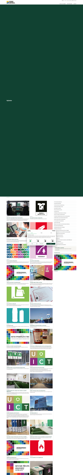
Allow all (51, 243)
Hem (7, 197)
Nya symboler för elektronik (57, 208)
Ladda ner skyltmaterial (69, 0)
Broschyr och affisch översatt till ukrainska (59, 214)
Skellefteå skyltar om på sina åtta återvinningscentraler (61, 217)
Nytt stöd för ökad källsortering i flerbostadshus (60, 244)
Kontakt (75, 3)
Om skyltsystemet (63, 3)
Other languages (74, 0)
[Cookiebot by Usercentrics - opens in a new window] (52, 230)
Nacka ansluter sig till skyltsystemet (58, 225)
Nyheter (63, 0)
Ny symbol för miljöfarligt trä (57, 241)
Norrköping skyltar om (57, 238)
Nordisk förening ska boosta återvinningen (59, 233)
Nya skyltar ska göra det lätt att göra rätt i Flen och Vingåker (61, 230)
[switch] (38, 241)
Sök (65, 0)
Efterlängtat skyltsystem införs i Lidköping (59, 227)
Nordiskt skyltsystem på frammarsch (58, 236)
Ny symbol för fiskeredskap (57, 203)
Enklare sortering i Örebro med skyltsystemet (59, 219)
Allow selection (41, 243)
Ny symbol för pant (56, 211)
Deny (32, 243)
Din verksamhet (69, 3)
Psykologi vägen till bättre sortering (58, 206)
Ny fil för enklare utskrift (57, 222)
